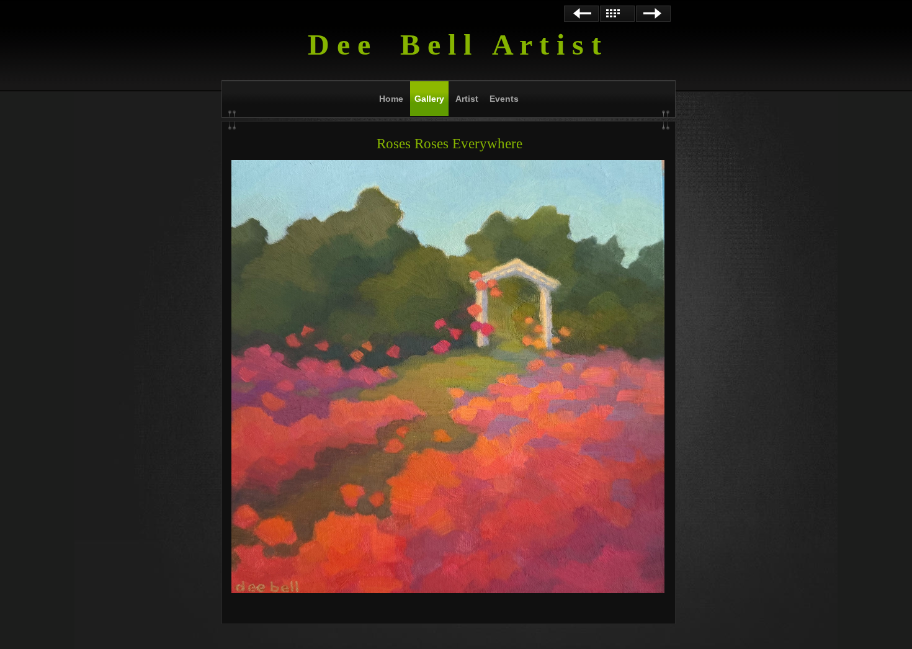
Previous (581, 14)
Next (653, 14)
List (617, 14)
